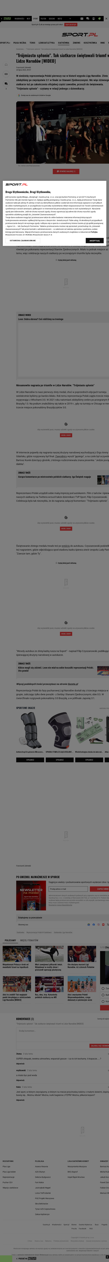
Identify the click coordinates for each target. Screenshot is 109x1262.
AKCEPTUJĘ (95, 241)
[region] (54, 213)
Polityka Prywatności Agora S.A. (39, 235)
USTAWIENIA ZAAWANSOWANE (23, 240)
